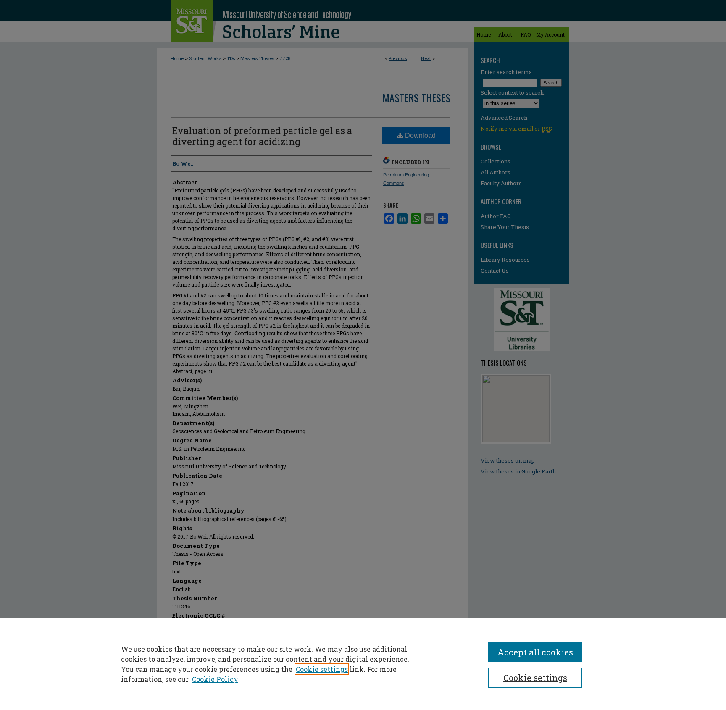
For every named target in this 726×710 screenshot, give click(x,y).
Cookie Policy (215, 679)
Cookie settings (322, 669)
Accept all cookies (535, 652)
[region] (363, 664)
